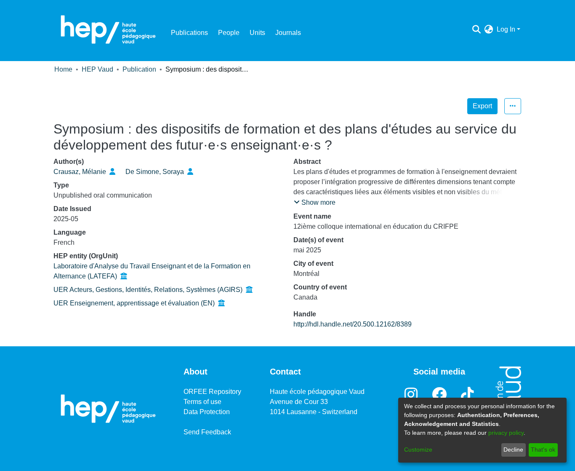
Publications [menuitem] (189, 32)
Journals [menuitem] (288, 32)
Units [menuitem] (257, 32)
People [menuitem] (229, 32)
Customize (418, 449)
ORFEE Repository (212, 391)
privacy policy (506, 432)
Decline (513, 449)
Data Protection (207, 411)
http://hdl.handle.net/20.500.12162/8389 (352, 324)
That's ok (543, 449)
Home (63, 69)
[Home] (108, 29)
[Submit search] (476, 29)
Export (482, 106)
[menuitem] (489, 29)
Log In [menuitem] (506, 29)
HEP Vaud (97, 69)
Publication (139, 69)
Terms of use (202, 401)
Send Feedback (207, 432)
